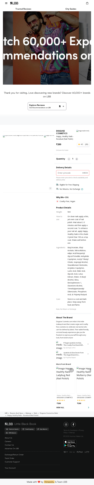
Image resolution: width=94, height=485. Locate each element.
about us (8, 438)
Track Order (9, 458)
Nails (35, 413)
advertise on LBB (12, 448)
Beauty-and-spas (16, 413)
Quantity (60, 158)
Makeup (28, 413)
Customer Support (12, 462)
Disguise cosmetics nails (49, 413)
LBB (6, 413)
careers (8, 441)
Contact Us (9, 445)
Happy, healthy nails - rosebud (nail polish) (22, 415)
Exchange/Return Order (14, 455)
